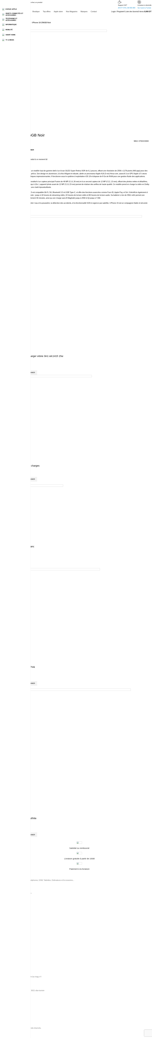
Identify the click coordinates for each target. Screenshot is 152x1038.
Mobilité (11, 904)
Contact (11, 960)
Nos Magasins (13, 952)
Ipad (9, 934)
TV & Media (12, 908)
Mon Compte (12, 956)
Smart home (12, 901)
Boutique (11, 944)
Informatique (12, 897)
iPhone (10, 915)
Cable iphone (13, 919)
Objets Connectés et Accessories (19, 893)
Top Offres (12, 948)
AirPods (11, 926)
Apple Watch (12, 922)
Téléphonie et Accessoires (17, 889)
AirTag (10, 930)
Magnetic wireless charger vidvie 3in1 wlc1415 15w (35, 356)
